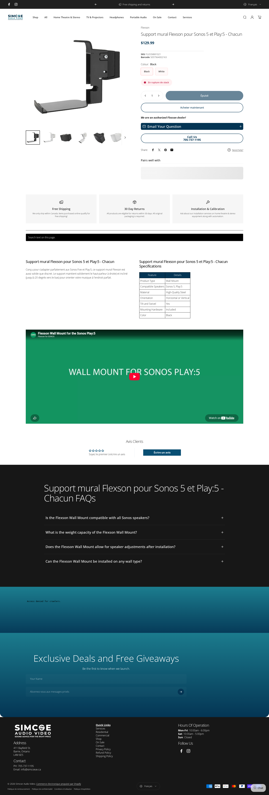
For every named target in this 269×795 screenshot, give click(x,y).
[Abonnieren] (181, 692)
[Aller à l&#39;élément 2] (49, 137)
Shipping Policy (104, 756)
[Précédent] (95, 4)
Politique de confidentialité (42, 789)
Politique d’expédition (82, 789)
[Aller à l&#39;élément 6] (116, 137)
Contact (100, 745)
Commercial (102, 735)
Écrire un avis (162, 452)
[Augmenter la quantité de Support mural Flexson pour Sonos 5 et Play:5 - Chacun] (159, 95)
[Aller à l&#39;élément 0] (33, 137)
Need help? (237, 150)
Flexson (145, 27)
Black (147, 71)
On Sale (100, 742)
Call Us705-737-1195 (192, 138)
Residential (102, 732)
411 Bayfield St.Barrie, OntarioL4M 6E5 (22, 751)
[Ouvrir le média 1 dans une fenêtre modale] (77, 77)
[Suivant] (173, 4)
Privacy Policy (103, 749)
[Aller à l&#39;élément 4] (83, 137)
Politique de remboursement (19, 789)
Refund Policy (103, 752)
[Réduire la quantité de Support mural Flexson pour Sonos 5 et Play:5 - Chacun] (144, 95)
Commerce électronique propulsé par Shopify (58, 783)
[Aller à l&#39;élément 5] (99, 137)
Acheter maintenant (192, 107)
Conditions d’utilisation (63, 789)
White (161, 71)
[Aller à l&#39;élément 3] (66, 137)
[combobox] (252, 4)
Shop (99, 739)
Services (100, 728)
